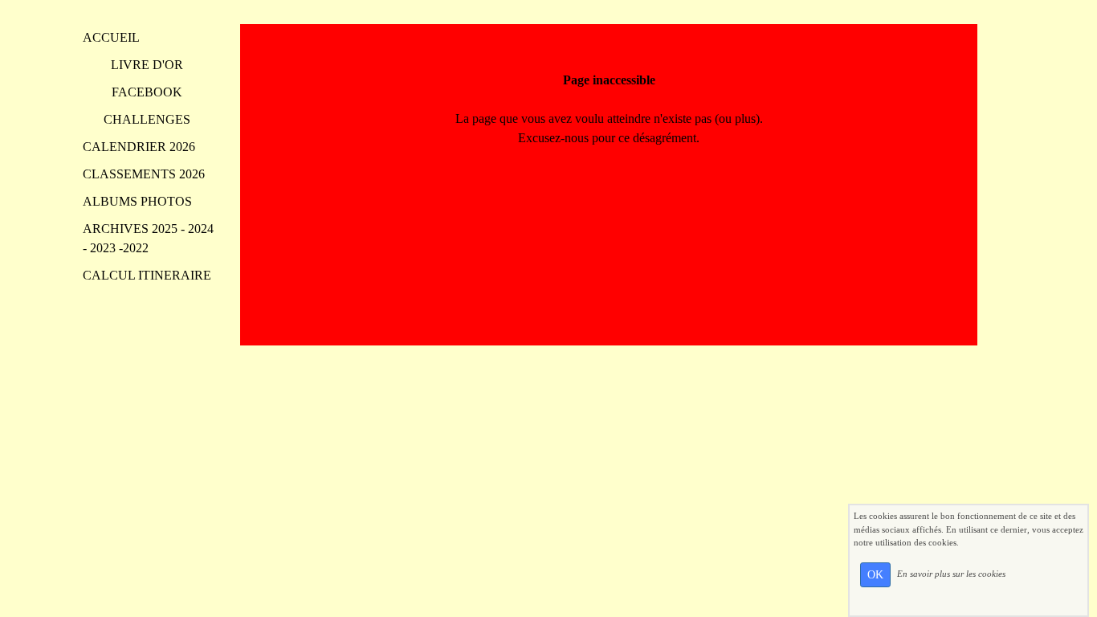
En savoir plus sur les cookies (951, 573)
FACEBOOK (147, 92)
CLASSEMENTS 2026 (144, 174)
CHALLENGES (147, 119)
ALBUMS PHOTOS (137, 201)
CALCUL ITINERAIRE (147, 275)
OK (875, 575)
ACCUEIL (111, 37)
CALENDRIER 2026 (139, 146)
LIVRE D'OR (147, 65)
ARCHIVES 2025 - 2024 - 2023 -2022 (148, 238)
